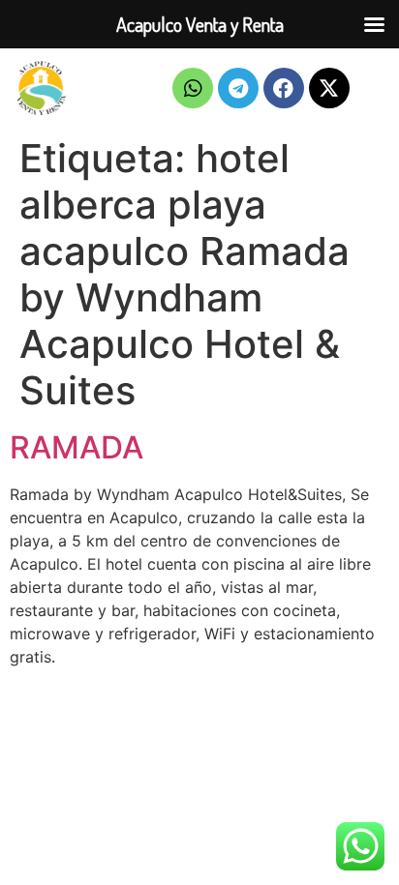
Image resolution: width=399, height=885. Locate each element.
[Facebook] (283, 88)
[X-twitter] (329, 88)
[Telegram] (238, 88)
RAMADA (76, 447)
